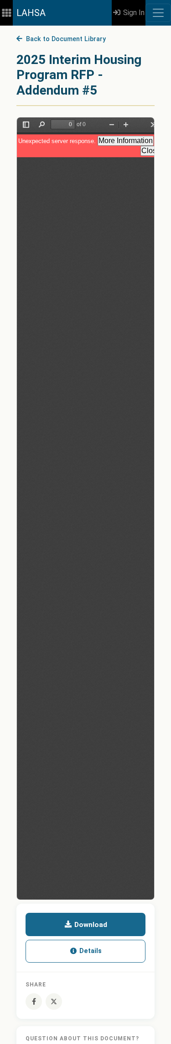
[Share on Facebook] (34, 1001)
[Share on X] (54, 1001)
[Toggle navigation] (158, 13)
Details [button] (90, 951)
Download (90, 925)
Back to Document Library (64, 39)
